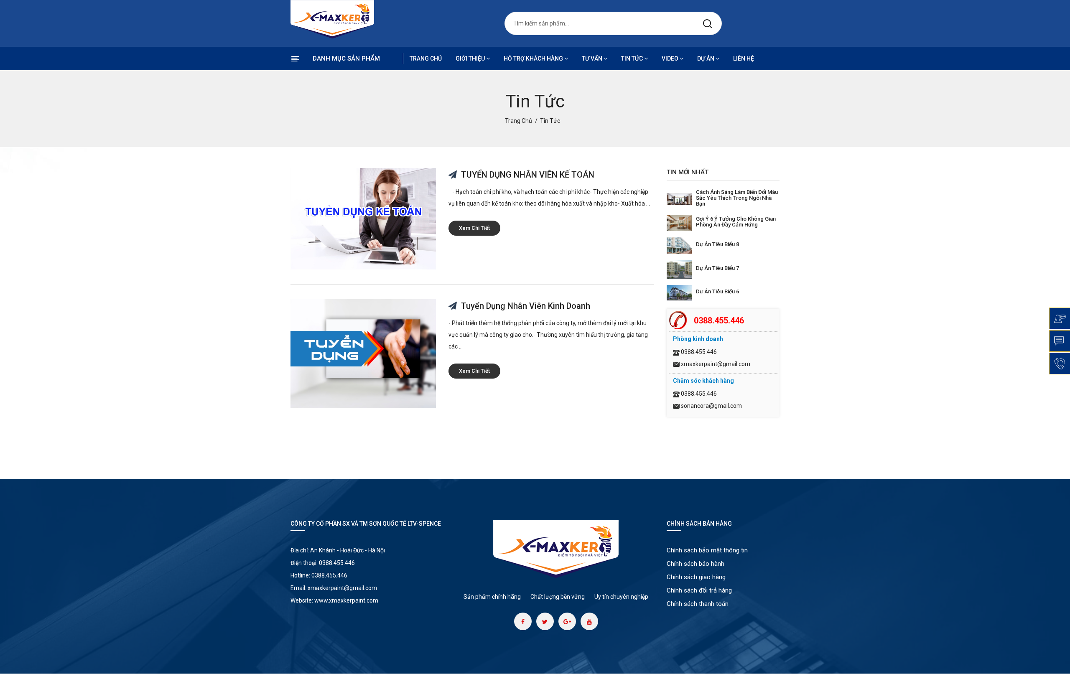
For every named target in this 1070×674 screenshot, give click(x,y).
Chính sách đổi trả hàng (699, 590)
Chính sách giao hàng (696, 577)
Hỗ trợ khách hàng (533, 58)
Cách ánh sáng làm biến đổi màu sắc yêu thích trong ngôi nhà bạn (737, 198)
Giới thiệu (470, 58)
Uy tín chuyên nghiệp (621, 596)
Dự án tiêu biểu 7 (717, 268)
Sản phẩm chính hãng (492, 596)
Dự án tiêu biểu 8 (717, 244)
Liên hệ (743, 58)
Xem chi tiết (474, 228)
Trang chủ (426, 58)
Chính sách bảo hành (695, 563)
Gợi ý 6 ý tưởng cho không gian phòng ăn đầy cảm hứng (736, 222)
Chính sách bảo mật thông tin (707, 550)
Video (670, 58)
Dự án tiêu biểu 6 (717, 291)
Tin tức (632, 58)
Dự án (705, 58)
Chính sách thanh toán (698, 604)
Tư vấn (592, 58)
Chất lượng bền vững (557, 596)
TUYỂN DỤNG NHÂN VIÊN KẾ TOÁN (526, 175)
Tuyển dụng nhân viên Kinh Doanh (524, 306)
